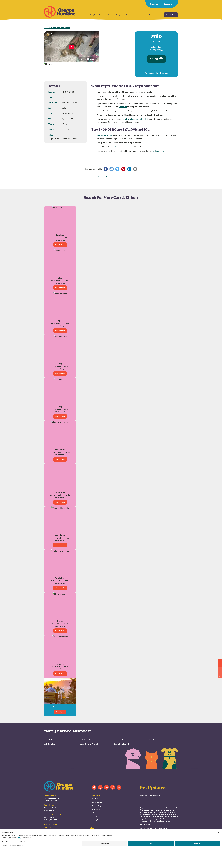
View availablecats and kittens (156, 59)
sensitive (123, 106)
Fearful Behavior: (105, 135)
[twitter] (117, 169)
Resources (141, 15)
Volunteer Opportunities (99, 806)
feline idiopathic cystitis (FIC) (137, 119)
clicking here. (158, 151)
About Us (95, 799)
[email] (135, 169)
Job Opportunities (97, 802)
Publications (95, 813)
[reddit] (111, 169)
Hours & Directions (50, 824)
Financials (95, 816)
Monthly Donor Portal (98, 820)
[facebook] (106, 169)
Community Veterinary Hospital (55, 815)
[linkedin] (129, 169)
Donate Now (171, 15)
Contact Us (154, 4)
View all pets (60, 712)
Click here (118, 146)
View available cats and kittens (57, 27)
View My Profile (60, 245)
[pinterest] (123, 169)
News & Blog (96, 809)
